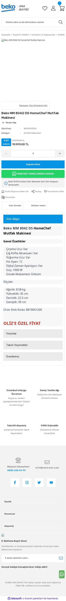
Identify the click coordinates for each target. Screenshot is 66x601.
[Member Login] (53, 8)
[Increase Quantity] (60, 154)
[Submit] (61, 558)
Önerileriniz (12, 356)
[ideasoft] (15, 598)
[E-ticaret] (32, 598)
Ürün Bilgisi (13, 219)
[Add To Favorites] (54, 191)
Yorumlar (11, 333)
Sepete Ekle (33, 164)
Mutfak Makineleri (32, 133)
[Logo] (15, 8)
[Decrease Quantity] (6, 154)
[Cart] (62, 8)
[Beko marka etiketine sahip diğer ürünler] (10, 105)
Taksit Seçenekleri (17, 345)
